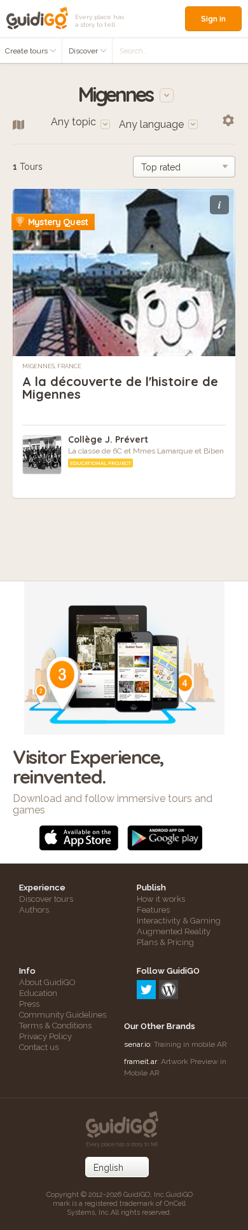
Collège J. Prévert (108, 439)
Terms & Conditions (55, 1025)
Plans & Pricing (165, 942)
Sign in (213, 19)
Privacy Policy (45, 1036)
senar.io (137, 1044)
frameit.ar (140, 1061)
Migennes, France (51, 366)
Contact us (39, 1047)
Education (38, 993)
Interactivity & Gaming (179, 920)
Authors (34, 910)
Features (153, 910)
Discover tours (46, 899)
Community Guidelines (62, 1014)
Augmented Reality (173, 931)
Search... (133, 50)
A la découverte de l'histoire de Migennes (120, 387)
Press (29, 1004)
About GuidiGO (47, 982)
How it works (161, 899)
